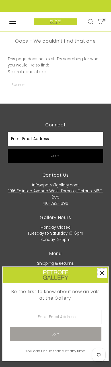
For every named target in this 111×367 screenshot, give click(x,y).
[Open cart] (100, 21)
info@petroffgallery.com (55, 185)
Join (55, 156)
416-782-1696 (55, 203)
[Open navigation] (13, 21)
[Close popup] (102, 273)
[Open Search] (90, 21)
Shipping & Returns (55, 263)
